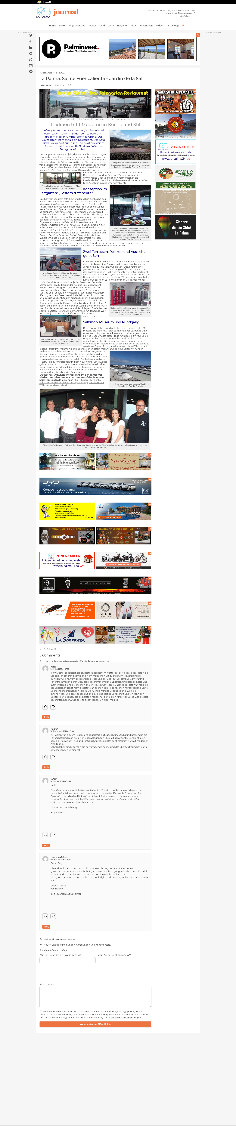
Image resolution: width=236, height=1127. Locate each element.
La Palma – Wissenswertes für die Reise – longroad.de (80, 661)
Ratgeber (122, 25)
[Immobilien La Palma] (175, 163)
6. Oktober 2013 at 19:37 (61, 859)
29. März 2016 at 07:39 (60, 669)
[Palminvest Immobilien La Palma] (118, 49)
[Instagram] (183, 25)
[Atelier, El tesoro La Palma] (175, 213)
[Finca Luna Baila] (175, 138)
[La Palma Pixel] (175, 238)
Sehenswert (146, 25)
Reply (46, 717)
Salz (61, 72)
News (62, 25)
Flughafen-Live (77, 25)
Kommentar (47, 984)
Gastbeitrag (172, 25)
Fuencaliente (48, 72)
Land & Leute (106, 25)
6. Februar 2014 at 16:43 (61, 781)
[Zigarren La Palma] (175, 113)
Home (52, 25)
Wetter (92, 25)
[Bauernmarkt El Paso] (175, 188)
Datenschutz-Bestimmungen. (125, 1017)
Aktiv (133, 25)
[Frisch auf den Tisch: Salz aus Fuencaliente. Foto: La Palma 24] (130, 380)
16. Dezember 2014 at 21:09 (62, 731)
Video (159, 25)
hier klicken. (81, 380)
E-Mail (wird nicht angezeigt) (113, 954)
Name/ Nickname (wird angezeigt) (60, 954)
